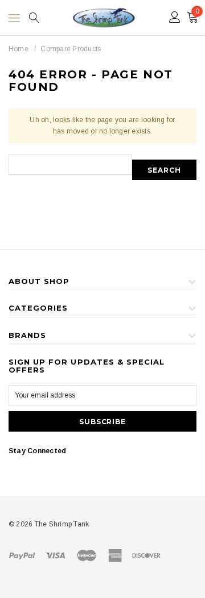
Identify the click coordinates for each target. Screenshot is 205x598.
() (197, 11)
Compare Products (70, 49)
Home (18, 49)
